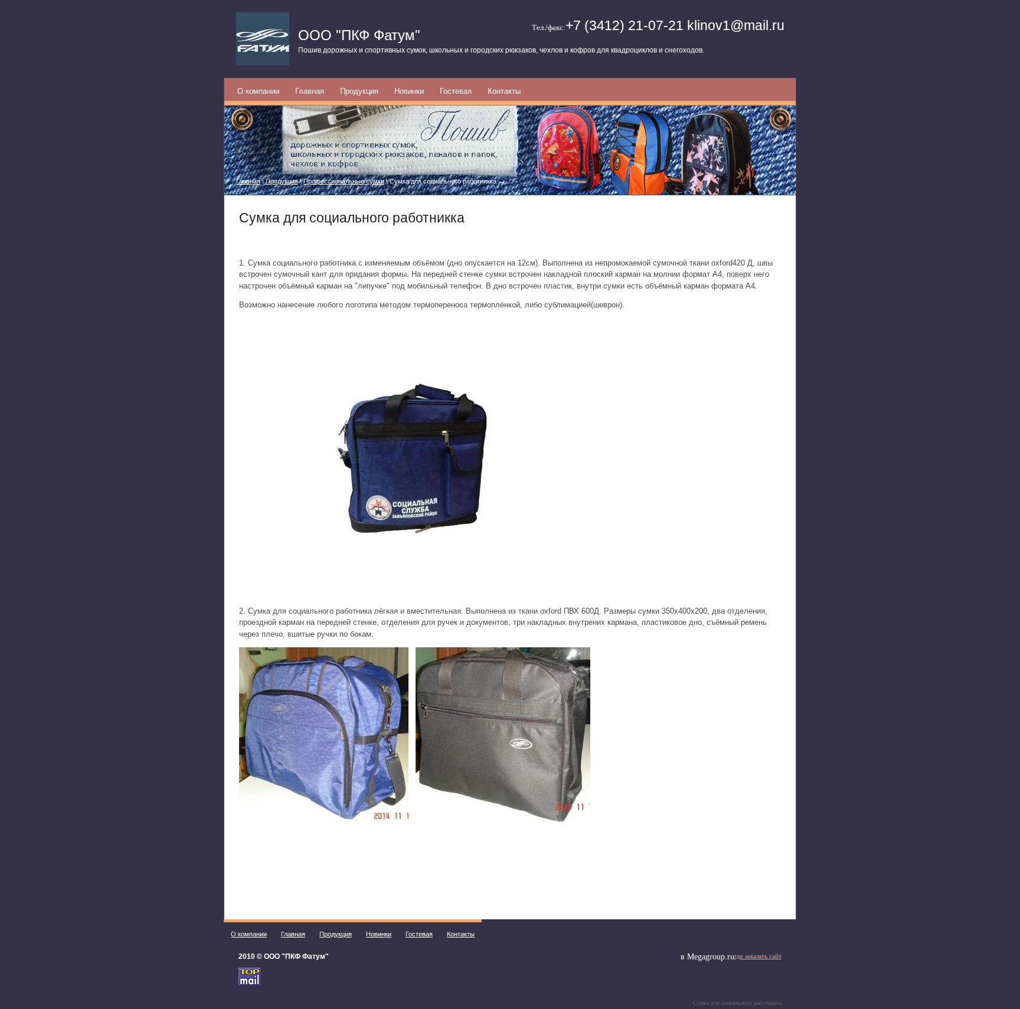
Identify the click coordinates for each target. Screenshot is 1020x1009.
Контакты (504, 91)
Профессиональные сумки (343, 181)
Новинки (409, 91)
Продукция (359, 91)
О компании (258, 91)
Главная (309, 91)
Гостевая (456, 91)
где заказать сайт (758, 955)
